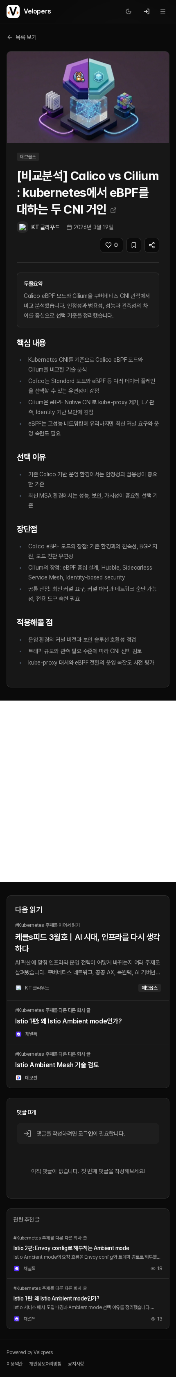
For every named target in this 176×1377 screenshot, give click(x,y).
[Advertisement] (88, 791)
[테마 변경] (128, 11)
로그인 (85, 1133)
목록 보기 (26, 37)
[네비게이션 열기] (162, 11)
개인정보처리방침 (45, 1364)
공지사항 (76, 1364)
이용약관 (15, 1364)
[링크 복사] (151, 245)
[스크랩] (133, 245)
